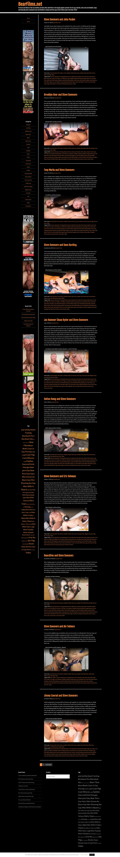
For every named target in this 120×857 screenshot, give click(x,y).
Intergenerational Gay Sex (50, 230)
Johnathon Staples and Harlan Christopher (29, 807)
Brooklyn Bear (57, 153)
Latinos (28, 167)
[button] (85, 48)
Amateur (52, 745)
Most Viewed (28, 532)
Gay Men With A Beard (67, 80)
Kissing (55, 157)
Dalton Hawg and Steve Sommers (60, 399)
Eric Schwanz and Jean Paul (28, 314)
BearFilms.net (30, 4)
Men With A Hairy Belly (60, 82)
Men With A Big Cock (49, 82)
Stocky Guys (49, 150)
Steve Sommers (69, 83)
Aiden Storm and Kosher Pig (25, 796)
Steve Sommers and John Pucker (59, 19)
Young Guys (28, 206)
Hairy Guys (76, 73)
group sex (84, 382)
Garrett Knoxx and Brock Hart (26, 803)
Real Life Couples (28, 186)
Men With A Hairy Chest (72, 82)
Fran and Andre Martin (24, 800)
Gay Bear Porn (86, 226)
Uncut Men (59, 615)
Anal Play (52, 73)
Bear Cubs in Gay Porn (84, 76)
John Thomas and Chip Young (28, 317)
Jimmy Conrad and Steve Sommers (61, 695)
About (28, 21)
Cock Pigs (57, 78)
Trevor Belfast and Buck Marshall (27, 775)
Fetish (72, 73)
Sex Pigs (49, 74)
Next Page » (49, 764)
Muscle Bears (53, 83)
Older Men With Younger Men (71, 232)
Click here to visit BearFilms (52, 66)
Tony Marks (61, 234)
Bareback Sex (75, 76)
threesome (46, 388)
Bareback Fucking (59, 76)
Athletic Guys (28, 131)
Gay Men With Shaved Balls (83, 228)
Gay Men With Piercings (77, 681)
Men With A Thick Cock (84, 82)
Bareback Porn (67, 76)
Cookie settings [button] (84, 854)
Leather (81, 73)
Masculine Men (87, 73)
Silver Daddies (91, 232)
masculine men (93, 80)
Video (53, 74)
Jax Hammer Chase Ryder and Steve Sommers (66, 319)
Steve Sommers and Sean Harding (60, 244)
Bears (61, 73)
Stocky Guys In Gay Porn (64, 544)
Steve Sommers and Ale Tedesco (59, 626)
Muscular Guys (28, 180)
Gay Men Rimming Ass (70, 155)
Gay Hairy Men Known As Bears (54, 80)
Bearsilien (89, 606)
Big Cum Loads (50, 78)
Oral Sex (59, 83)
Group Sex (73, 375)
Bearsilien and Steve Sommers (58, 555)
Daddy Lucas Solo (28, 320)
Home (28, 18)
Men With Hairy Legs (55, 159)
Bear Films (57, 73)
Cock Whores (63, 78)
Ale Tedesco (54, 677)
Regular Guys (47, 298)
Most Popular (28, 529)
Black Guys (28, 141)
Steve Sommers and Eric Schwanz (60, 476)
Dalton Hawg (74, 460)
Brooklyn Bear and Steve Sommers (60, 94)
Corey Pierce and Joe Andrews (26, 789)
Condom (28, 144)
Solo (28, 196)
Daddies (68, 73)
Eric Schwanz (61, 539)
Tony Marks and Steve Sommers (59, 169)
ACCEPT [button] (92, 854)
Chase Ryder (57, 380)
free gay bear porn (86, 78)
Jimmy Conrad (75, 752)
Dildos (28, 154)
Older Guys (86, 221)
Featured (76, 78)
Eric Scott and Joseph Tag (25, 793)
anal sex (52, 76)
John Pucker (82, 80)
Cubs (65, 73)
